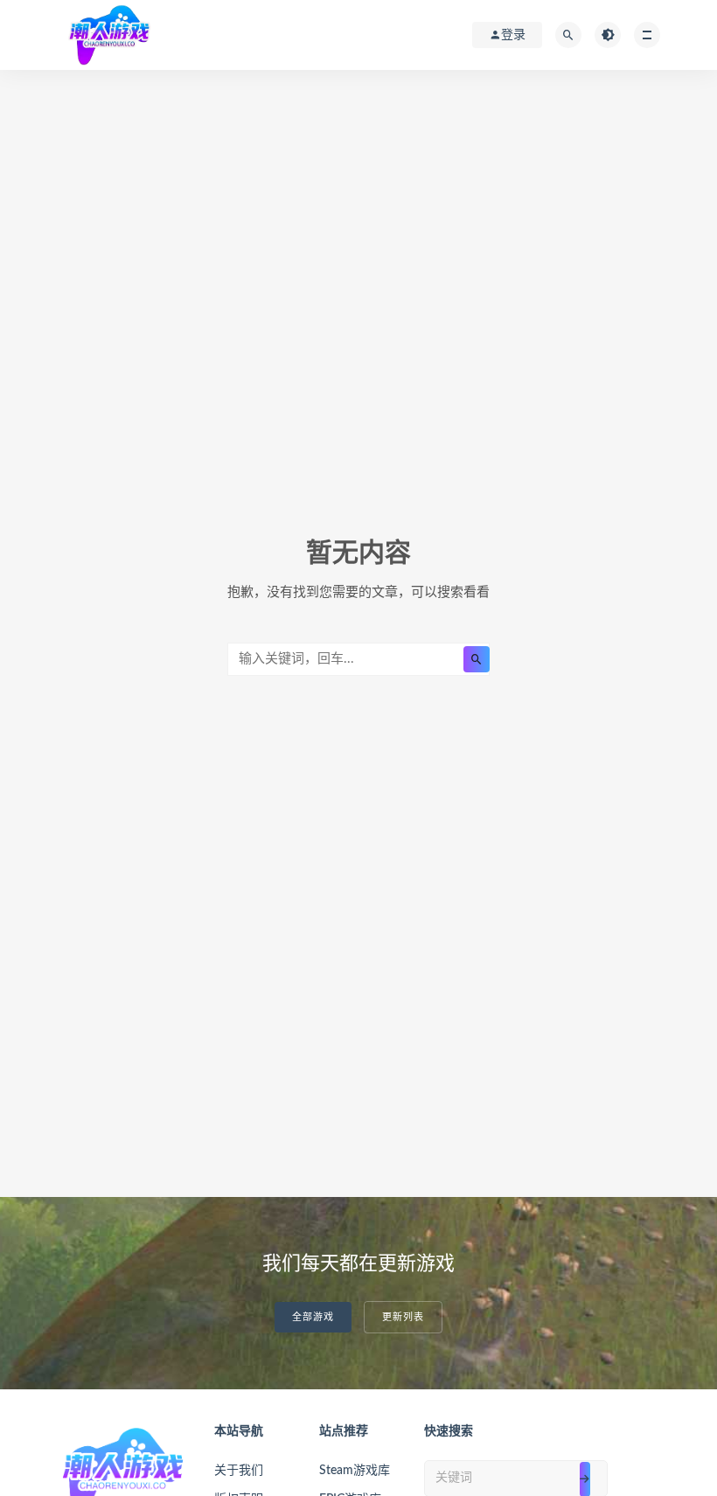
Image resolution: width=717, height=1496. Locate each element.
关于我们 (238, 1471)
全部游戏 (313, 1317)
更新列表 (403, 1317)
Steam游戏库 (354, 1471)
